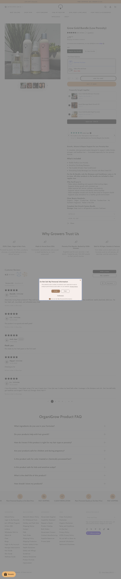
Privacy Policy (74, 286)
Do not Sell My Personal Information (61, 298)
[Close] (80, 280)
